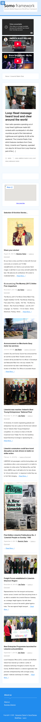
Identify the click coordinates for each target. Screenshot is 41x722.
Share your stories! (11, 250)
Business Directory (10, 705)
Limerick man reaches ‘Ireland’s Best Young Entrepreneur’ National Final (18, 410)
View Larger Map (20, 203)
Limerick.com (20, 7)
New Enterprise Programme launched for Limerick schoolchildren (20, 647)
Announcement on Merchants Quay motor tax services (18, 344)
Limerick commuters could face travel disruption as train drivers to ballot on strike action (19, 451)
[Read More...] (21, 276)
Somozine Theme (20, 715)
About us (7, 702)
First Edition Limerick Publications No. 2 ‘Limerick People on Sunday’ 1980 (20, 536)
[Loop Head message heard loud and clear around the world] (20, 97)
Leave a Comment (30, 350)
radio (17, 161)
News (9, 158)
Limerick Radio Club (25, 158)
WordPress (18, 718)
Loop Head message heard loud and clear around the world (18, 116)
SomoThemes (32, 715)
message (12, 161)
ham (16, 158)
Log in (24, 718)
